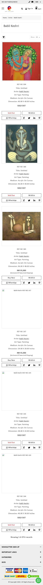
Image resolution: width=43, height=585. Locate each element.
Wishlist (31, 113)
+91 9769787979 (28, 2)
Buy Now (11, 278)
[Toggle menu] (3, 8)
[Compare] (31, 2)
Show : (33, 37)
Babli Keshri (24, 92)
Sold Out (11, 113)
